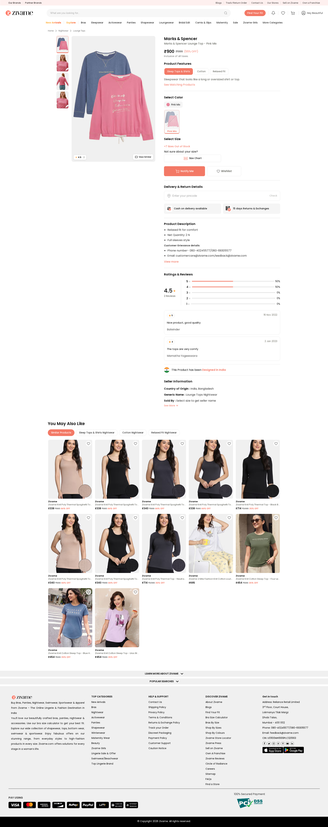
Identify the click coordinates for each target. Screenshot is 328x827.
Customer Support (159, 743)
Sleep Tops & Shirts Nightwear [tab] (96, 432)
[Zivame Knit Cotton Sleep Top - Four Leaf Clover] (258, 543)
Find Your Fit (213, 712)
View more (171, 262)
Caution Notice (157, 748)
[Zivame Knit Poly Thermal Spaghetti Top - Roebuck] (70, 469)
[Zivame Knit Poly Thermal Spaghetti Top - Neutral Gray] (164, 469)
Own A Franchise (215, 753)
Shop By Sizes (213, 727)
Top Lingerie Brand (102, 763)
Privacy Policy (156, 712)
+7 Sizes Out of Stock (177, 146)
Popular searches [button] (162, 681)
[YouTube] (287, 743)
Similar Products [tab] (61, 432)
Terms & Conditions (160, 717)
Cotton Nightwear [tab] (133, 432)
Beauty (95, 743)
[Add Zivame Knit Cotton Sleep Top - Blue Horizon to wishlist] (88, 592)
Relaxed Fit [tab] (219, 71)
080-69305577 (299, 727)
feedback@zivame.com (284, 733)
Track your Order (158, 727)
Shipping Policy (157, 707)
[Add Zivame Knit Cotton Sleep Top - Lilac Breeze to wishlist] (135, 592)
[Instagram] (273, 743)
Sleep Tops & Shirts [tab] (178, 71)
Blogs (219, 3)
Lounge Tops (79, 31)
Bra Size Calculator (217, 717)
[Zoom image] (113, 99)
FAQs (208, 779)
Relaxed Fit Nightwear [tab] (164, 432)
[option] (63, 44)
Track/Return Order (236, 3)
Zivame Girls (98, 748)
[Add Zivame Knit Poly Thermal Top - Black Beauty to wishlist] (276, 443)
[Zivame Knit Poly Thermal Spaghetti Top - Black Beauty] (117, 469)
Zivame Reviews (215, 758)
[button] (225, 13)
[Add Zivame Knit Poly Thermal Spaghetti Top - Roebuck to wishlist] (88, 443)
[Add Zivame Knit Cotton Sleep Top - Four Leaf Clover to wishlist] (276, 517)
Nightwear (63, 31)
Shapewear (98, 727)
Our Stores (272, 3)
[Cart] (293, 13)
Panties (95, 722)
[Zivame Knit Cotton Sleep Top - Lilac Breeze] (117, 617)
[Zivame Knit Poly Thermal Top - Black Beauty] (258, 469)
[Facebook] (264, 743)
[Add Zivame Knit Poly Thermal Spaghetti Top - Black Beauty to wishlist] (135, 443)
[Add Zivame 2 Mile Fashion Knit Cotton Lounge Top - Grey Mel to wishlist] (229, 517)
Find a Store (213, 784)
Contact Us (257, 3)
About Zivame (214, 702)
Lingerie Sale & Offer (103, 753)
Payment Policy (157, 738)
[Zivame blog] (282, 743)
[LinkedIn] (291, 743)
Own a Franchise (311, 3)
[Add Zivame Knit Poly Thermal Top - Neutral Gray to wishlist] (182, 517)
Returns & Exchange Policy (164, 722)
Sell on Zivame (290, 3)
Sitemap (211, 774)
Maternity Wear (100, 738)
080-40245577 (280, 727)
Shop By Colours (215, 733)
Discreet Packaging (159, 733)
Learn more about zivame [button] (162, 673)
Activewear (98, 717)
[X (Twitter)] (268, 743)
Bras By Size (212, 722)
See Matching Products (179, 85)
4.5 (80, 157)
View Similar (145, 156)
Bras (93, 707)
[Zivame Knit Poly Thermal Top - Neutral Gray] (164, 543)
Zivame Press (213, 743)
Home (51, 31)
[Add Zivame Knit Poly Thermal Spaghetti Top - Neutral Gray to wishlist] (182, 443)
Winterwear (98, 733)
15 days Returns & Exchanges (251, 208)
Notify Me (187, 171)
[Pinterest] (278, 743)
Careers (210, 769)
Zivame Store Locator (218, 738)
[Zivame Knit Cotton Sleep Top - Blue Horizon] (70, 617)
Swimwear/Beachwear (104, 758)
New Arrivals (98, 702)
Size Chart (195, 158)
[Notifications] (273, 13)
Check (273, 195)
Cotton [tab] (201, 71)
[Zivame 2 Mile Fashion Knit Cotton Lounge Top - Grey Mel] (211, 543)
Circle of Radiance (216, 763)
